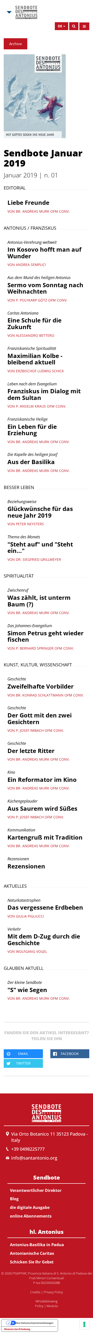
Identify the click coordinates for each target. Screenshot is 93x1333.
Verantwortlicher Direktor (36, 1190)
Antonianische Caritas (32, 1253)
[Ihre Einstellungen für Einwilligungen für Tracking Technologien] (84, 1324)
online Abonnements (31, 1216)
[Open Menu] (84, 26)
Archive (15, 43)
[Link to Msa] (26, 12)
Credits (35, 1292)
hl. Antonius (46, 1231)
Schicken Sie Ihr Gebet (32, 1262)
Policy (39, 1306)
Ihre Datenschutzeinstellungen (34, 1322)
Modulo (52, 1306)
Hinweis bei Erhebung (17, 1329)
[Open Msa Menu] (9, 12)
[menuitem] (46, 1196)
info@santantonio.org (34, 1158)
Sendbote (46, 1177)
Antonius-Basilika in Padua (37, 1244)
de (60, 26)
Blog (14, 1199)
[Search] (73, 26)
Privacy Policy (53, 1292)
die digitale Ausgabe (30, 1207)
